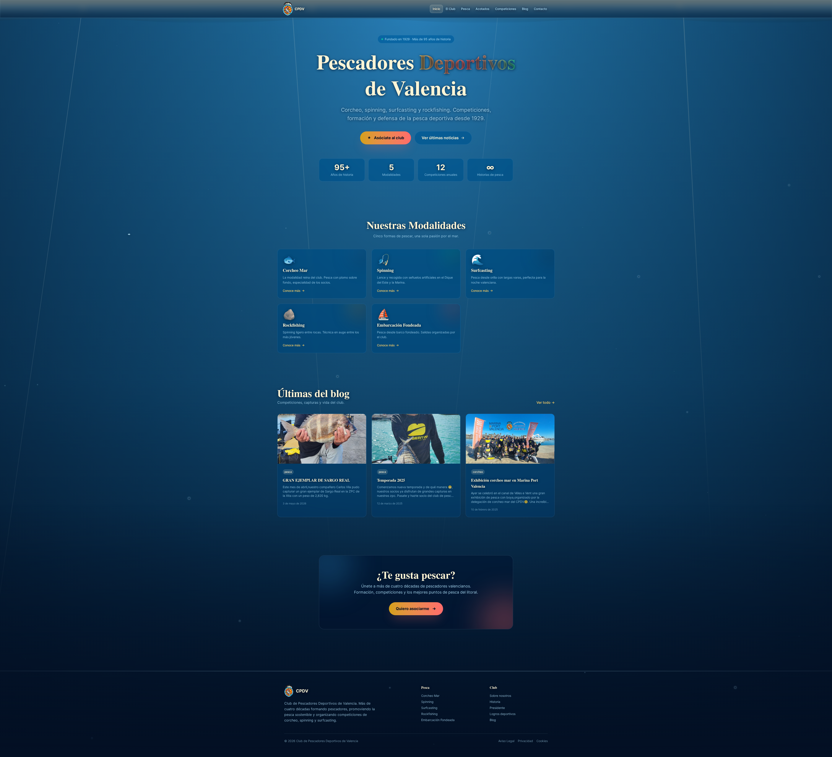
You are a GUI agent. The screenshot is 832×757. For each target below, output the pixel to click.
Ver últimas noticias (440, 138)
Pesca (465, 9)
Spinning (427, 702)
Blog (525, 9)
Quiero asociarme (412, 608)
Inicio (436, 9)
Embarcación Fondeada (438, 720)
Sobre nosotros (500, 695)
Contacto (540, 9)
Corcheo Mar (430, 695)
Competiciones (505, 9)
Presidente (497, 708)
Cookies (542, 741)
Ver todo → (545, 402)
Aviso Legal (506, 741)
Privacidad (525, 741)
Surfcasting (429, 708)
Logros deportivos (502, 714)
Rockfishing (429, 714)
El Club (450, 9)
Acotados (482, 9)
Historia (495, 702)
